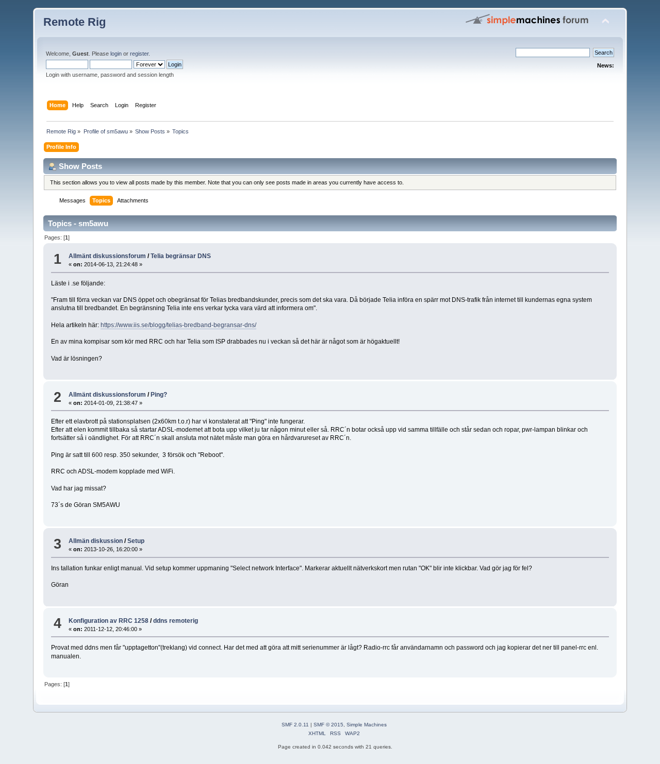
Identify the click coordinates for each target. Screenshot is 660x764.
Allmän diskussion (96, 541)
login (116, 53)
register (139, 53)
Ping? (159, 394)
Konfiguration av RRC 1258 (108, 620)
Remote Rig (74, 21)
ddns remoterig (175, 620)
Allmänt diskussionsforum (107, 256)
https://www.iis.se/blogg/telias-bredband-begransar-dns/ (178, 325)
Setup (135, 541)
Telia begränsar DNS (181, 256)
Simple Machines (366, 724)
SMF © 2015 (328, 724)
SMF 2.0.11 (295, 724)
